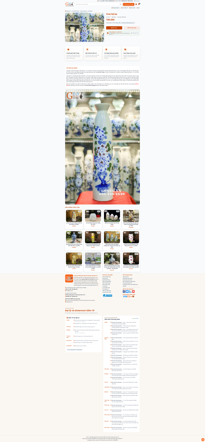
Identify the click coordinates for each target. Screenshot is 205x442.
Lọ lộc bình (104, 286)
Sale (138, 7)
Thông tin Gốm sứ (115, 7)
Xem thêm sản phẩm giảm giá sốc (127, 22)
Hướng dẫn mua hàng (127, 278)
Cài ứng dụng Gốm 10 (127, 283)
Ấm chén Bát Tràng (106, 276)
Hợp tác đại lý (126, 276)
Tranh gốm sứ (105, 289)
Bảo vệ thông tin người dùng (129, 281)
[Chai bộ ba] (84, 27)
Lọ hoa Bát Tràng (75, 11)
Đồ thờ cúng (105, 278)
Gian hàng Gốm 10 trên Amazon (75, 349)
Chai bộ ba (90, 11)
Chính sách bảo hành (127, 279)
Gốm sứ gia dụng (106, 284)
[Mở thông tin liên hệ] (202, 439)
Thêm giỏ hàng (132, 27)
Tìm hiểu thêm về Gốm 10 (91, 285)
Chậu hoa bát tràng (106, 290)
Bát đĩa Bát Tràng (106, 279)
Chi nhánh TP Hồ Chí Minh (70, 293)
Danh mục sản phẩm (129, 4)
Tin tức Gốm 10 (125, 7)
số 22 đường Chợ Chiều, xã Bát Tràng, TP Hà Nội (76, 287)
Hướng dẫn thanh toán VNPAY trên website (130, 285)
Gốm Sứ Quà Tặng (106, 283)
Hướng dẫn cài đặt (135, 33)
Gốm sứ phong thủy (106, 281)
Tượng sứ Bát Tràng (106, 292)
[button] (120, 4)
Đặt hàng (115, 27)
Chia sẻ (124, 17)
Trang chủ (68, 11)
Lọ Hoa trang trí (83, 11)
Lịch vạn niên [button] (132, 7)
